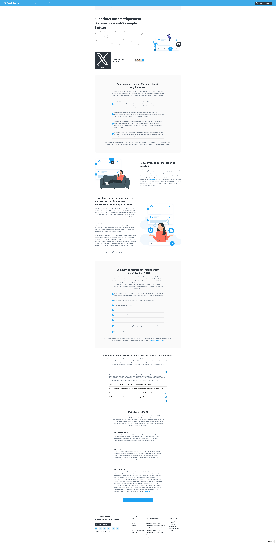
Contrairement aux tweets (152, 521)
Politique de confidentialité (172, 525)
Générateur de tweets (174, 528)
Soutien (30, 3)
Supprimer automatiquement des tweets (156, 525)
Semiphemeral (151, 179)
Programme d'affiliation (138, 530)
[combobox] (271, 541)
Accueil (97, 8)
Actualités (134, 528)
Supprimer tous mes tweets (153, 530)
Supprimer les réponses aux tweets (155, 532)
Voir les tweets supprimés (152, 518)
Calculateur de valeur (174, 530)
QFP (19, 3)
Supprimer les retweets (152, 534)
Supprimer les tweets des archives (154, 528)
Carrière (134, 525)
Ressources (24, 3)
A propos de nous (173, 518)
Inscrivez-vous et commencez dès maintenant (138, 500)
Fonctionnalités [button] (46, 3)
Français (270, 541)
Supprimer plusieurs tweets (153, 523)
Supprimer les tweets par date (153, 537)
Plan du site (134, 532)
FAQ (133, 518)
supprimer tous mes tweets (156, 340)
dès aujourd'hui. (146, 491)
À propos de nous (37, 3)
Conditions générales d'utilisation (174, 521)
